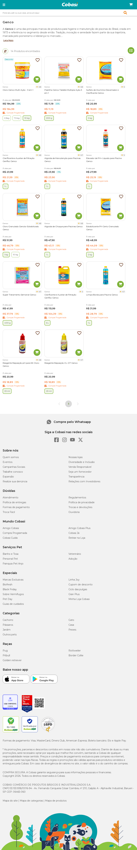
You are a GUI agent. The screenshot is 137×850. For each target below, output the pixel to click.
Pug (5, 650)
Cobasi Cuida (10, 537)
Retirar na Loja (76, 537)
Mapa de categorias (31, 800)
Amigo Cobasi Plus (79, 528)
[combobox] (68, 12)
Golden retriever (12, 660)
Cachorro (8, 619)
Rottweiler (74, 650)
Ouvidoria (74, 512)
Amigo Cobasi (11, 528)
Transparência (76, 476)
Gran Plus (74, 594)
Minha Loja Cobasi (79, 599)
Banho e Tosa (10, 553)
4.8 (40, 87)
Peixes (72, 629)
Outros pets (10, 634)
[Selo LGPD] (47, 732)
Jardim (7, 629)
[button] (4, 5)
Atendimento (10, 497)
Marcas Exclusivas (13, 579)
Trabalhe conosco (13, 471)
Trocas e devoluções (80, 507)
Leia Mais (8, 40)
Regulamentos (77, 497)
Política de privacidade (81, 502)
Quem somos (11, 457)
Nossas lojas (75, 457)
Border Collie (75, 655)
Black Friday (10, 589)
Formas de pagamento (16, 507)
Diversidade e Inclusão (81, 462)
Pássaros (8, 624)
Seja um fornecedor (80, 471)
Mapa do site (10, 800)
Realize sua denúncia (15, 481)
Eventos (7, 462)
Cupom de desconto (80, 584)
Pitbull (6, 655)
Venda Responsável (79, 466)
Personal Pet (10, 558)
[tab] (5, 51)
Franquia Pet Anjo (13, 563)
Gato (71, 619)
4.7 (82, 155)
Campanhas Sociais (14, 466)
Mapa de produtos (55, 800)
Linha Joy (74, 579)
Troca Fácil (9, 512)
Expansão (8, 476)
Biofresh (7, 584)
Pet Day (7, 599)
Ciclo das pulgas (77, 589)
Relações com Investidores (84, 481)
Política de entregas (14, 502)
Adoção (72, 558)
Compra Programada (15, 532)
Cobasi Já (73, 532)
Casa (71, 624)
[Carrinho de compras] (131, 5)
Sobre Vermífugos (13, 594)
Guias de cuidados (13, 603)
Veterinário (74, 553)
